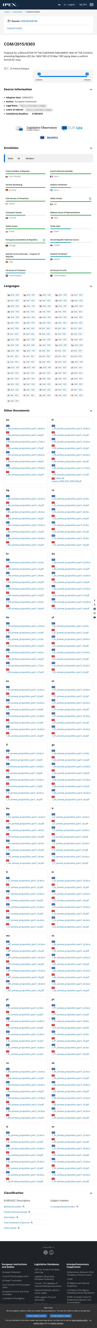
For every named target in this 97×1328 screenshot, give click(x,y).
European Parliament (11, 1272)
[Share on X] (95, 604)
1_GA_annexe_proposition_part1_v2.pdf (70, 760)
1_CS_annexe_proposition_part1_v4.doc (70, 512)
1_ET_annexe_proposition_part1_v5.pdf (70, 722)
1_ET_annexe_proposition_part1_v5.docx (71, 716)
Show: (10, 158)
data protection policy (80, 1320)
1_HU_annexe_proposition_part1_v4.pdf (25, 836)
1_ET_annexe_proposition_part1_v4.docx (71, 702)
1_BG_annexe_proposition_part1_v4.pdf (25, 518)
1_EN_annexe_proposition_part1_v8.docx (25, 454)
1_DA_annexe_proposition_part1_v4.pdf (70, 582)
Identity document (12, 1206)
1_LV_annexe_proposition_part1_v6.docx (71, 920)
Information (9, 1217)
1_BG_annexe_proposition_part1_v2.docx (25, 498)
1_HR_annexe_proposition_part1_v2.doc (25, 562)
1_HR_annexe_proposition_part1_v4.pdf (25, 582)
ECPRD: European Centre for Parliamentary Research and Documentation (79, 1300)
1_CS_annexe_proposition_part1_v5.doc (70, 525)
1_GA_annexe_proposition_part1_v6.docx (71, 792)
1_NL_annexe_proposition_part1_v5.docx (71, 970)
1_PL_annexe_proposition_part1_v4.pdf (24, 1027)
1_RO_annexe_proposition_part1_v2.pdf (25, 1078)
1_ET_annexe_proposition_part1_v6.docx (71, 729)
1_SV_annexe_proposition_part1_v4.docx (71, 1148)
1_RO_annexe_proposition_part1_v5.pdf (25, 1104)
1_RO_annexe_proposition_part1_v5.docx (25, 1098)
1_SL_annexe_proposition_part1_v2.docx (25, 1135)
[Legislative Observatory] (36, 128)
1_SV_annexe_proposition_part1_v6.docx (71, 1174)
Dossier (24, 21)
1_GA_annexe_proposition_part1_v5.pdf (70, 786)
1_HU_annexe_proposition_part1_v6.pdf (25, 863)
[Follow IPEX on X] (45, 1252)
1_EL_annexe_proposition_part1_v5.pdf (70, 659)
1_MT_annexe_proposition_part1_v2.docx (25, 944)
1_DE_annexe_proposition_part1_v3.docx (25, 626)
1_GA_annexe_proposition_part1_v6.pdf (70, 799)
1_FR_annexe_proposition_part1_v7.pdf (70, 474)
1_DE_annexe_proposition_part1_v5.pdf (24, 645)
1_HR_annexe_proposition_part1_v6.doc (25, 602)
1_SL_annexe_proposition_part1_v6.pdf (24, 1181)
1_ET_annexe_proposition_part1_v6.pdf (70, 735)
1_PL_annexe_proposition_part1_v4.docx (25, 1021)
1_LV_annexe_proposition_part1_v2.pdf (70, 887)
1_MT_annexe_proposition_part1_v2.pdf (25, 950)
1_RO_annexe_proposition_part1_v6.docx (25, 1111)
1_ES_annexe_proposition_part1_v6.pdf (24, 735)
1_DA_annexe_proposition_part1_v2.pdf (70, 569)
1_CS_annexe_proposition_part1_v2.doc (70, 498)
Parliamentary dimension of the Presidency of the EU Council (80, 1273)
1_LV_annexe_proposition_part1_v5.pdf (70, 913)
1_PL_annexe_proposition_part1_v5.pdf (24, 1041)
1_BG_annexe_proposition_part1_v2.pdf (25, 505)
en (59, 4)
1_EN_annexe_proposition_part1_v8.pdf (24, 461)
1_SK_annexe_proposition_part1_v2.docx (71, 1071)
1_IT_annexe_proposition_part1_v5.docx (70, 843)
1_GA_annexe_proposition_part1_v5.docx (71, 779)
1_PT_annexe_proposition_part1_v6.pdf (70, 1054)
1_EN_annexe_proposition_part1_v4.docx (25, 428)
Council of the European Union (15, 1276)
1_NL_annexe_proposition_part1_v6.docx (71, 983)
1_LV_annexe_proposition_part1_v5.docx (71, 907)
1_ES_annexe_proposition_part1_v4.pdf (24, 709)
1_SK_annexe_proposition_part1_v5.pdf (70, 1104)
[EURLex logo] (71, 128)
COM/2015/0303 (14, 28)
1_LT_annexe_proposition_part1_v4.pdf (24, 900)
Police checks (10, 1228)
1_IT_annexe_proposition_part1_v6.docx (70, 856)
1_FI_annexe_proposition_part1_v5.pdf (24, 786)
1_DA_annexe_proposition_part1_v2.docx (71, 562)
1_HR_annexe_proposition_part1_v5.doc (25, 588)
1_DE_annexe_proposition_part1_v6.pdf (24, 659)
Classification (13, 1193)
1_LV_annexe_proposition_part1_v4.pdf (70, 900)
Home (7, 12)
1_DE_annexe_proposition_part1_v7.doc (25, 665)
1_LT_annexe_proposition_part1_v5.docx (25, 907)
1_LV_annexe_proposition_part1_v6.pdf (70, 926)
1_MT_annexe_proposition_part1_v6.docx (25, 983)
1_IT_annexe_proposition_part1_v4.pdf (70, 836)
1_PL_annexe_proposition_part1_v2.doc (24, 1008)
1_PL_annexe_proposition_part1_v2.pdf (24, 1014)
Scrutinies (11, 148)
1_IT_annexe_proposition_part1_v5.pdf (70, 850)
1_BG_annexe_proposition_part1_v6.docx (25, 538)
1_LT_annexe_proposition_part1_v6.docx (25, 920)
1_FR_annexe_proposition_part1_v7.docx (71, 468)
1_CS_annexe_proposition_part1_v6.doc (70, 538)
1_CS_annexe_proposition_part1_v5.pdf (70, 531)
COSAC (70, 1279)
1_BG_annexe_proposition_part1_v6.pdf (25, 544)
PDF (17, 295)
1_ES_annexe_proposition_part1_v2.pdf (24, 696)
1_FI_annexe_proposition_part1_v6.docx (25, 792)
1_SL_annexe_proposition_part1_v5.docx (25, 1161)
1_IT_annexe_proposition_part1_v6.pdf (70, 863)
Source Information (18, 89)
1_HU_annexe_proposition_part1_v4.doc (25, 830)
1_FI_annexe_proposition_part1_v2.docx (25, 753)
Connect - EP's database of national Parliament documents (48, 1284)
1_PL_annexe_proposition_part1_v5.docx (25, 1034)
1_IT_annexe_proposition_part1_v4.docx (70, 830)
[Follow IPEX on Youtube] (51, 1252)
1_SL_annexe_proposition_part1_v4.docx (25, 1148)
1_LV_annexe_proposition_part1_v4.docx (71, 893)
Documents (18, 12)
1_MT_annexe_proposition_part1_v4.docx (25, 957)
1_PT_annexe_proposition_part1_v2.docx (71, 1008)
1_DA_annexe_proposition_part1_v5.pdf (70, 595)
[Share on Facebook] (94, 600)
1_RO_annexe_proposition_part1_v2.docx (25, 1071)
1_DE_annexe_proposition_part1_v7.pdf (24, 672)
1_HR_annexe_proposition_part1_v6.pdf (25, 608)
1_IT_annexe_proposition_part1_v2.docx (70, 817)
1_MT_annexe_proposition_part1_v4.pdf (25, 964)
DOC (12, 295)
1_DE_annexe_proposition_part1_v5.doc (25, 639)
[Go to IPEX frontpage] (10, 5)
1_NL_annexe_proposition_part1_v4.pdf (70, 964)
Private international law (15, 1212)
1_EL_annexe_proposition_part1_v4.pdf (70, 645)
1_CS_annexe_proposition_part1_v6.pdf (70, 544)
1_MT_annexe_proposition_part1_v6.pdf (25, 990)
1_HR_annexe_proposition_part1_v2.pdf (25, 569)
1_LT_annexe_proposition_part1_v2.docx (25, 880)
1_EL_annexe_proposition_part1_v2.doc (70, 626)
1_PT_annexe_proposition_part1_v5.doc (70, 1034)
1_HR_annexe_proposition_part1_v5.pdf (25, 595)
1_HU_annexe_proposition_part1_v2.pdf (25, 823)
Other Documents (17, 410)
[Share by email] (94, 617)
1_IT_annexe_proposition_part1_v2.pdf (70, 823)
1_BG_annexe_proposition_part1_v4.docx (25, 512)
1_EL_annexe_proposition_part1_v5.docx (71, 652)
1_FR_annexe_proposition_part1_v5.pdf (70, 448)
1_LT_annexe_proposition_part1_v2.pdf (24, 887)
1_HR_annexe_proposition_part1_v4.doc (25, 575)
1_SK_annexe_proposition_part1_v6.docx (71, 1111)
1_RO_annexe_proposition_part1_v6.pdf (25, 1117)
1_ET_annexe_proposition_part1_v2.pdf (70, 696)
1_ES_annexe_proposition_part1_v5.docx (25, 716)
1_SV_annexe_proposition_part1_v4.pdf (70, 1155)
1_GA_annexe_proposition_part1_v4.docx (71, 766)
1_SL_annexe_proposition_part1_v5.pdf (24, 1168)
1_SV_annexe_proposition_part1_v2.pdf (70, 1141)
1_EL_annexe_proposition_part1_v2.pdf (70, 632)
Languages (11, 286)
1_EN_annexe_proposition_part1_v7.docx (25, 441)
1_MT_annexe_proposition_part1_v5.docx (25, 970)
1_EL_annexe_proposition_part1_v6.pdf (70, 672)
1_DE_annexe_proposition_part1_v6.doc (25, 652)
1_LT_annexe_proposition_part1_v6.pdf (24, 926)
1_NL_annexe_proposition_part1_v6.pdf (70, 990)
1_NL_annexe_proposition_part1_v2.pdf (70, 950)
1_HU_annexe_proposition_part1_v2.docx (25, 817)
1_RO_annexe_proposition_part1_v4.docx (25, 1084)
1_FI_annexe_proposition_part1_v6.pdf (24, 799)
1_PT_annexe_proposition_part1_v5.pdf (70, 1041)
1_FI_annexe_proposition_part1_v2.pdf (24, 760)
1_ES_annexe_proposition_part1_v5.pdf (24, 722)
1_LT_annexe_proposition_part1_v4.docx (25, 893)
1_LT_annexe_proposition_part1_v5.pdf (24, 913)
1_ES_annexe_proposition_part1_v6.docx (25, 729)
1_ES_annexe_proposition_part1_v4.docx (25, 702)
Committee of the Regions (13, 1298)
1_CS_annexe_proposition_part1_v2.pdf (70, 505)
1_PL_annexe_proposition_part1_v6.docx (25, 1047)
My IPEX (83, 4)
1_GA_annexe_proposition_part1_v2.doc (71, 753)
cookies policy (38, 1323)
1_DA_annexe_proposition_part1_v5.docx (71, 588)
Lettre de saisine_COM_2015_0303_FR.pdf (66, 480)
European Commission (12, 1280)
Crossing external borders (62, 1206)
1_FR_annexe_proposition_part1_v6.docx (71, 454)
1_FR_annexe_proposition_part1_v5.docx (71, 441)
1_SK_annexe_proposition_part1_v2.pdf (70, 1078)
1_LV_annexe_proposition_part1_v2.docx (71, 880)
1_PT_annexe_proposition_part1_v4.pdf (70, 1027)
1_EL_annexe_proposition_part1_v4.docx (71, 639)
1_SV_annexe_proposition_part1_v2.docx (71, 1135)
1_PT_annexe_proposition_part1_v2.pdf (70, 1014)
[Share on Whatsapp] (94, 613)
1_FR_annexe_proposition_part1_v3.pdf (70, 435)
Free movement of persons (17, 1222)
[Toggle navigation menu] (91, 4)
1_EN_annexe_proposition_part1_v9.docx (25, 468)
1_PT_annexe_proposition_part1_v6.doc (70, 1047)
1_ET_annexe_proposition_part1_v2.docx (71, 689)
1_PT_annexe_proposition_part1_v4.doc (70, 1021)
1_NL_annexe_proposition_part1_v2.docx (71, 944)
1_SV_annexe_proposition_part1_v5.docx (71, 1161)
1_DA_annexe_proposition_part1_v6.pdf (70, 608)
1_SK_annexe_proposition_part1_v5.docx (71, 1098)
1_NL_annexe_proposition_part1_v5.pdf (70, 977)
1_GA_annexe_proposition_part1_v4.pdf (70, 773)
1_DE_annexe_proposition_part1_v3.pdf (24, 632)
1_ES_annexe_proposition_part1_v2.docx (25, 689)
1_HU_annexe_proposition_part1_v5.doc (25, 843)
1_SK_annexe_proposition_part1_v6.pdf (70, 1117)
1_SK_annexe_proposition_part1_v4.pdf (70, 1091)
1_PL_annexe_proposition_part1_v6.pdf (24, 1054)
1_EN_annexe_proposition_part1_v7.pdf (24, 448)
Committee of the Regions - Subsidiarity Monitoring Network (80, 1291)
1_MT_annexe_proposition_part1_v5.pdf (25, 977)
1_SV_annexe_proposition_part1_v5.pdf (70, 1168)
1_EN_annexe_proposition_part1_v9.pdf (24, 474)
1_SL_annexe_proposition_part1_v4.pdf (24, 1155)
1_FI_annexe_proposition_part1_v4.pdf (24, 773)
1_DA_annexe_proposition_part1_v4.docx (71, 575)
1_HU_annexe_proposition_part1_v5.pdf (25, 850)
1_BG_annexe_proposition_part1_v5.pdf (25, 531)
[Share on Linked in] (94, 608)
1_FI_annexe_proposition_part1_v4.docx (25, 766)
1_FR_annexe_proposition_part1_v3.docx (71, 428)
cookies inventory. (57, 1323)
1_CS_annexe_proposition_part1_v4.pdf (70, 518)
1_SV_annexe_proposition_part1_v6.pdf (70, 1181)
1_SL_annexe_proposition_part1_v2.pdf (24, 1141)
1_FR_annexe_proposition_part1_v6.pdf (70, 461)
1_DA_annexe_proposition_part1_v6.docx (71, 602)
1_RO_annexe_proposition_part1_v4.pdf (25, 1091)
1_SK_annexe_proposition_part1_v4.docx (71, 1084)
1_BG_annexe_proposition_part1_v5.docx (25, 525)
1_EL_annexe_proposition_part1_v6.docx (71, 665)
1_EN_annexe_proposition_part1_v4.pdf (24, 435)
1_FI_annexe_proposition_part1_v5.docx (25, 779)
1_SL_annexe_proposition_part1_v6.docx (25, 1174)
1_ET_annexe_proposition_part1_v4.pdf (70, 709)
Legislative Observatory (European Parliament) (44, 1277)
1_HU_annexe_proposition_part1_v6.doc (25, 856)
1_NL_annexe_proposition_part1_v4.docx (71, 957)
